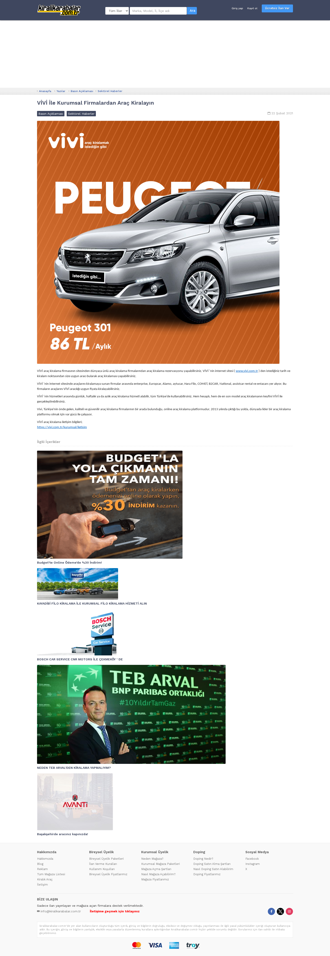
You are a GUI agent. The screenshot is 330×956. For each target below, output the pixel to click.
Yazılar (61, 91)
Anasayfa (45, 91)
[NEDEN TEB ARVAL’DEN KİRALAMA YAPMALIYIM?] (165, 714)
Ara (192, 11)
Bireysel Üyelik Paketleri (106, 858)
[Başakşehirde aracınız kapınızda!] (165, 801)
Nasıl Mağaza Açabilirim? (158, 874)
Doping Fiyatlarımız (206, 874)
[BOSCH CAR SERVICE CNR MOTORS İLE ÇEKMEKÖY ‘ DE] (165, 632)
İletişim (42, 884)
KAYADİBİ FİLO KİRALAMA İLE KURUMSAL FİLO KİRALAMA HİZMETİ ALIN (92, 603)
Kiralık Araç (45, 879)
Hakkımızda (45, 858)
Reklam (42, 869)
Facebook (252, 858)
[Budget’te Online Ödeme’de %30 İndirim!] (165, 505)
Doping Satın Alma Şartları (212, 864)
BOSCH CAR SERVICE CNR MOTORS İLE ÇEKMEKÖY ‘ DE (80, 659)
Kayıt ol (252, 8)
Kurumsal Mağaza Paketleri (160, 864)
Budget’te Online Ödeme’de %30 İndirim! (69, 562)
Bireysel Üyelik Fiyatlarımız (108, 874)
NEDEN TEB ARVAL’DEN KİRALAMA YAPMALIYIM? (74, 767)
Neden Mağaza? (152, 858)
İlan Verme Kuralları (103, 864)
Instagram (252, 864)
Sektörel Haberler (110, 91)
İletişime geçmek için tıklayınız (115, 911)
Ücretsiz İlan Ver (277, 8)
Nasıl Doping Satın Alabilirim (213, 869)
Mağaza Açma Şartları (156, 869)
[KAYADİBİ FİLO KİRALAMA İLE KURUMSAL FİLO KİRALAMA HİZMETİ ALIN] (165, 584)
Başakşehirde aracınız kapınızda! (62, 834)
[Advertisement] (165, 53)
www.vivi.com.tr (247, 371)
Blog (40, 864)
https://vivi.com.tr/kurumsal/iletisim (62, 427)
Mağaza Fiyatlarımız (155, 879)
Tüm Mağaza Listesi (51, 874)
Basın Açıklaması (82, 91)
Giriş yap (237, 8)
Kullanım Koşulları (102, 869)
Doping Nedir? (203, 858)
